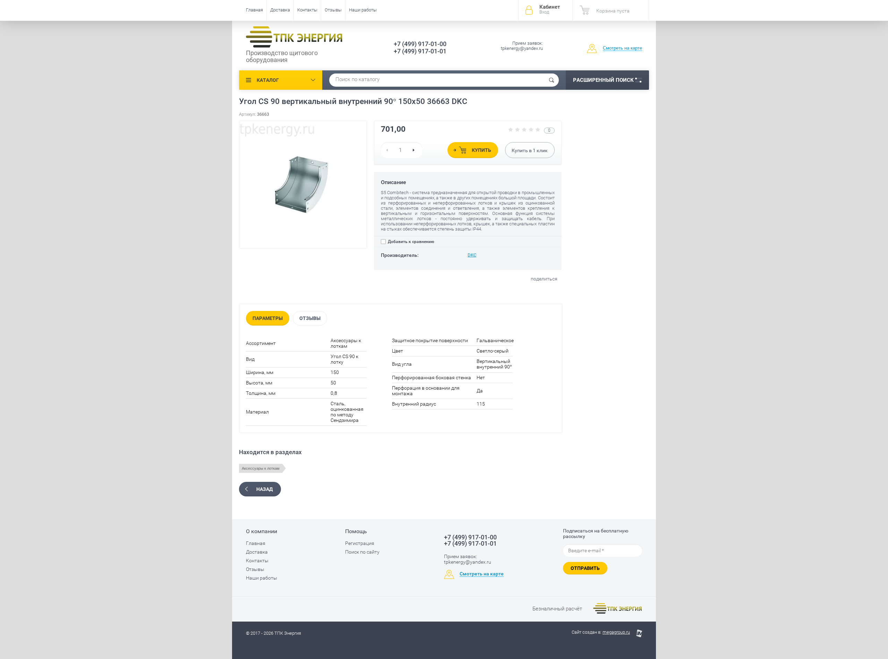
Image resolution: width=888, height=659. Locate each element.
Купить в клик (530, 150)
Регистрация (359, 543)
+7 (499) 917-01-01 (420, 51)
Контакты (307, 9)
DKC (472, 255)
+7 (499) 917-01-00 (420, 43)
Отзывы (333, 9)
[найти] (551, 80)
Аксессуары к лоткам (261, 468)
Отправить (585, 568)
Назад (264, 489)
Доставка (280, 9)
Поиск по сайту (362, 552)
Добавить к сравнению (410, 241)
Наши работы (363, 9)
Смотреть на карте (622, 48)
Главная (254, 9)
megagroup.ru (616, 632)
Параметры (268, 318)
